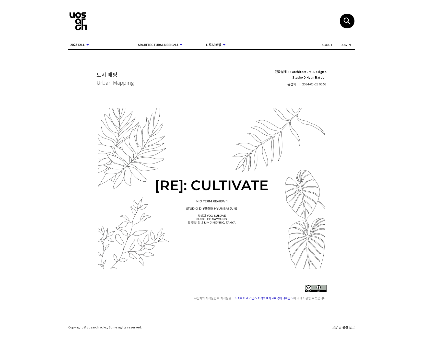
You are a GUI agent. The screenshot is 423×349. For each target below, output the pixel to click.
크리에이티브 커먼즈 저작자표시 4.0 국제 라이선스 (262, 298)
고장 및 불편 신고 (343, 327)
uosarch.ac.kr (96, 327)
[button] (327, 44)
